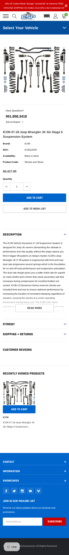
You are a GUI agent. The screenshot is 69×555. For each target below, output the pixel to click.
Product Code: (11, 162)
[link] (6, 490)
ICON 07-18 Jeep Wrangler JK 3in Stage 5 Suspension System (18, 425)
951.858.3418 (16, 116)
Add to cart (19, 409)
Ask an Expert (13, 122)
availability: (9, 156)
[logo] (28, 16)
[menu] (6, 16)
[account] (55, 16)
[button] (47, 16)
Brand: (6, 143)
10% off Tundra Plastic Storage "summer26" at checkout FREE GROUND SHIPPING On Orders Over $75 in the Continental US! (34, 5)
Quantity (7, 179)
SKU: (6, 149)
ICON (27, 143)
